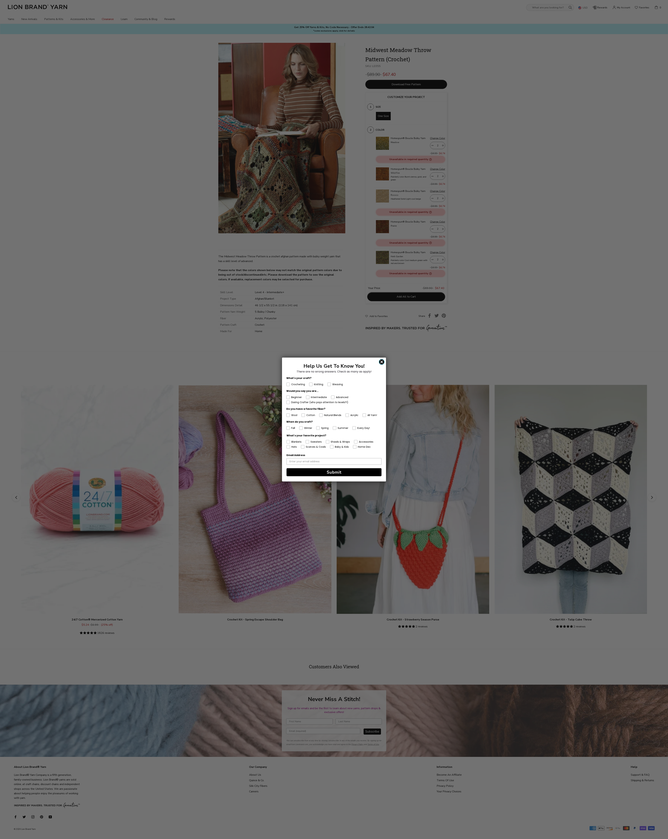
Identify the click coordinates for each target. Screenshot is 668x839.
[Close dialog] (381, 362)
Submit (334, 472)
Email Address (296, 455)
